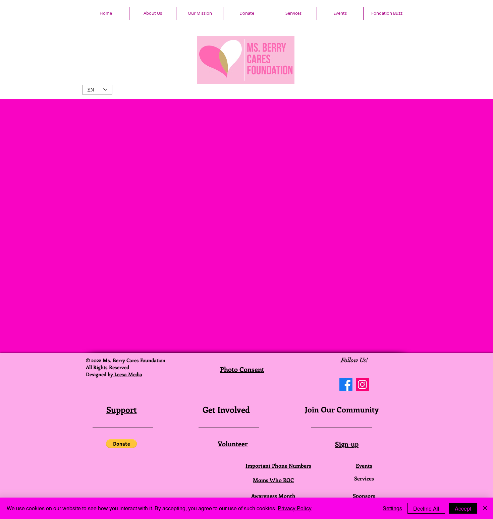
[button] (121, 443)
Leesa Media (127, 374)
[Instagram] (362, 384)
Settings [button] (392, 508)
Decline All (426, 508)
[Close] (485, 508)
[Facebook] (345, 384)
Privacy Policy (295, 508)
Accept (463, 508)
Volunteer (233, 443)
